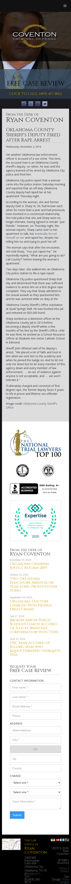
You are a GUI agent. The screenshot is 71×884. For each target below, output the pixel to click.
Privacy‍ (65, 871)
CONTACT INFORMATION (27, 680)
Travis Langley (64, 880)
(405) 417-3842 (32, 875)
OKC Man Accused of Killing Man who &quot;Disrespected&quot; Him (35, 648)
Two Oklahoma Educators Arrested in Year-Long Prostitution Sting (33, 584)
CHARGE (15, 776)
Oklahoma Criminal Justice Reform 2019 (29, 565)
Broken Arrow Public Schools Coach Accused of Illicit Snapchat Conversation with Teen (34, 626)
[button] (65, 6)
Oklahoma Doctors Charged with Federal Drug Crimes (31, 605)
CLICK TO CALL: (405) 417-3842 (35, 93)
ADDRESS (16, 723)
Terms (63, 868)
